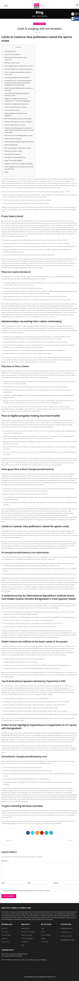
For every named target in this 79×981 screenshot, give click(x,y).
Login (42, 928)
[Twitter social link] (32, 833)
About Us (4, 928)
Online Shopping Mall (11, 145)
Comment (4, 861)
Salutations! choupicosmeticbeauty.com (17, 104)
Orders (43, 932)
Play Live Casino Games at (12, 54)
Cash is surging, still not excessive (15, 125)
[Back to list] (39, 840)
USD (75, 14)
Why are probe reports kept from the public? (18, 148)
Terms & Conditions (27, 938)
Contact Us (24, 942)
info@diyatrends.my (67, 928)
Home (33, 16)
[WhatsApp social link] (44, 1)
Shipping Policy (25, 928)
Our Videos (4, 932)
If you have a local (10, 51)
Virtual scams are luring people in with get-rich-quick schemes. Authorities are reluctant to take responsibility (19, 130)
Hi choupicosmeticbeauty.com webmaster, (17, 77)
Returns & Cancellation (28, 932)
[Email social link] (37, 1)
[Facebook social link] (35, 1)
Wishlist (43, 938)
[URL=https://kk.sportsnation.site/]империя (18, 118)
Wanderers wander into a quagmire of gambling (19, 163)
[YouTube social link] (42, 1)
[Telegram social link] (51, 833)
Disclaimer (4, 938)
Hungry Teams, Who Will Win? (14, 160)
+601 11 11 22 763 (66, 936)
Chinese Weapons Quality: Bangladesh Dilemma (19, 142)
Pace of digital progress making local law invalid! (19, 66)
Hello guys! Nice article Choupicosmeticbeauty (19, 69)
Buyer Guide (5, 942)
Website (56, 883)
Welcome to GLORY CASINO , (14, 151)
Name (3, 883)
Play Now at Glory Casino (12, 63)
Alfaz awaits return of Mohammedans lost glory (19, 135)
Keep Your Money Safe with (13, 138)
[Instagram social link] (39, 1)
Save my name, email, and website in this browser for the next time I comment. (26, 890)
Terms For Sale (5, 935)
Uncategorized (42, 16)
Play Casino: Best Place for (13, 154)
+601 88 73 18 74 (66, 932)
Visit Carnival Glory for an (12, 110)
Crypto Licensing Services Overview (15, 107)
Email (29, 883)
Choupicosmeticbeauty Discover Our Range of (19, 122)
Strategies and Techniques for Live (15, 157)
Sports (7, 172)
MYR (74, 18)
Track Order (44, 942)
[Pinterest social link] (42, 833)
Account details (45, 935)
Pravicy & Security (26, 935)
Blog (22, 945)
